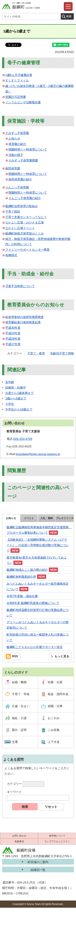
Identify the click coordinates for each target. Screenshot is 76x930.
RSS (15, 656)
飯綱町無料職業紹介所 (21, 576)
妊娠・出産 (55, 682)
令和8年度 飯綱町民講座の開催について (33, 603)
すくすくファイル (17, 80)
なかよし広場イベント (20, 228)
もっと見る (61, 656)
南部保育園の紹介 (20, 179)
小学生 (9, 404)
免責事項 (19, 841)
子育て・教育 (36, 353)
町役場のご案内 (38, 862)
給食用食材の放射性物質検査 (24, 317)
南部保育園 (12, 168)
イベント (29, 518)
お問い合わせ (19, 835)
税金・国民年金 (58, 694)
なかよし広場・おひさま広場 (24, 222)
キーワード (14, 792)
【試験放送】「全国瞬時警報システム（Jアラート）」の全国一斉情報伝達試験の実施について (38, 545)
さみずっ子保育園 (17, 133)
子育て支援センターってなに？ (26, 217)
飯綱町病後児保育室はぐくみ (24, 233)
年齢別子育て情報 (62, 353)
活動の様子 (15, 155)
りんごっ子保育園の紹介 (24, 198)
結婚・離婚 (19, 682)
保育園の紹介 (17, 144)
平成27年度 (12, 344)
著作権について (57, 835)
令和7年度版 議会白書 (22, 596)
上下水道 (54, 742)
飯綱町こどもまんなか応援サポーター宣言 (35, 647)
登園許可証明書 (15, 96)
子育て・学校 (21, 694)
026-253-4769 (22, 438)
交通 (15, 742)
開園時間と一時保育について (27, 149)
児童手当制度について (20, 286)
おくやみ (54, 718)
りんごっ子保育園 (17, 187)
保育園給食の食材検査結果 (23, 322)
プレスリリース (65, 518)
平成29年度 (12, 333)
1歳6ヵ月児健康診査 (18, 75)
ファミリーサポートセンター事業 (27, 249)
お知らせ (14, 138)
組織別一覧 (38, 869)
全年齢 (9, 382)
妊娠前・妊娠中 (15, 387)
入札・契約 (46, 518)
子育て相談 (12, 211)
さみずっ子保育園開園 (23, 160)
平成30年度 (12, 327)
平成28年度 (12, 338)
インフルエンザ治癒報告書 (23, 102)
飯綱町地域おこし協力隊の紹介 (27, 569)
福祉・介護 (19, 718)
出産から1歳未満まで (19, 393)
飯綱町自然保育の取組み (21, 206)
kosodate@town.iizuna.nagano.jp (38, 454)
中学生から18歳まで (18, 409)
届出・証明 (19, 730)
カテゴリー (14, 783)
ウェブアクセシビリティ (57, 841)
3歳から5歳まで (15, 398)
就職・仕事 (55, 706)
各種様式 (11, 255)
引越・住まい (21, 706)
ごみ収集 (54, 730)
